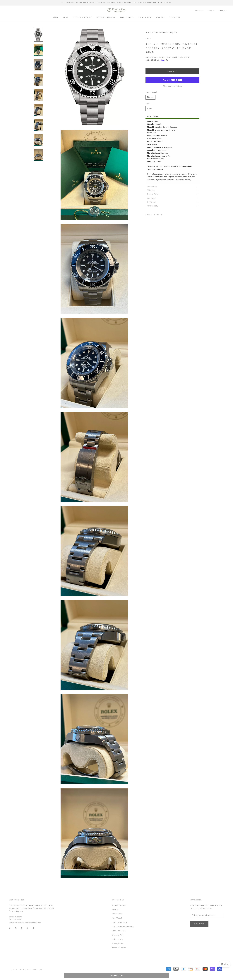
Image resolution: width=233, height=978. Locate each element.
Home (55, 17)
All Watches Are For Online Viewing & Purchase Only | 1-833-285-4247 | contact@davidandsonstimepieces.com (117, 3)
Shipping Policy (118, 935)
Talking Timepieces (105, 17)
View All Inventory (119, 905)
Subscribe (199, 924)
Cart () (222, 10)
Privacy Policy (117, 943)
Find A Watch (145, 17)
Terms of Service (119, 947)
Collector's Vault (82, 17)
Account (199, 10)
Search (211, 10)
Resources (175, 17)
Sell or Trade (127, 17)
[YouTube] (27, 928)
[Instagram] (15, 928)
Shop (65, 17)
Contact (160, 17)
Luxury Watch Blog (119, 922)
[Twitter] (158, 214)
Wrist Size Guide (119, 930)
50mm (149, 108)
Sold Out (172, 71)
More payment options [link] (172, 86)
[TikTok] (33, 928)
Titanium (150, 97)
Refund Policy (117, 939)
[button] (116, 975)
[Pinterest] (161, 214)
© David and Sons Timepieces (26, 969)
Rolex (148, 38)
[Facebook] (154, 214)
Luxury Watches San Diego (123, 926)
